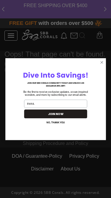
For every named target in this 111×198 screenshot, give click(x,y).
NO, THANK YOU (55, 122)
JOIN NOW (55, 113)
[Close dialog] (101, 62)
